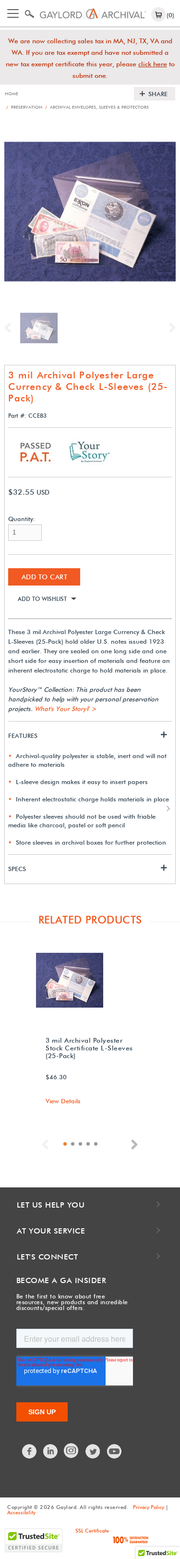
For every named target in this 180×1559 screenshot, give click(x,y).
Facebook (30, 1451)
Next (170, 328)
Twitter (93, 1451)
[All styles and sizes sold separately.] (38, 327)
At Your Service (51, 1230)
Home (11, 93)
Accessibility (21, 1512)
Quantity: (21, 519)
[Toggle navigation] (13, 13)
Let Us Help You (51, 1205)
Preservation (24, 107)
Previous (10, 328)
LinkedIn (51, 1451)
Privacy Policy (148, 1507)
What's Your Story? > (65, 708)
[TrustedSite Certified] (33, 1540)
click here (152, 64)
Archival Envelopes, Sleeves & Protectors (97, 107)
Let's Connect (47, 1256)
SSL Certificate (92, 1530)
